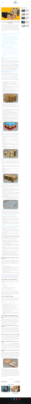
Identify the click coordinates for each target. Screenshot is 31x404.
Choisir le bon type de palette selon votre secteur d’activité (9, 43)
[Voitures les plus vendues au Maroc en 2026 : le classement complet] (23, 18)
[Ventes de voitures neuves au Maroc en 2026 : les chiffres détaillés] (23, 26)
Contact (21, 402)
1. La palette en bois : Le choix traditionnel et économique (9, 36)
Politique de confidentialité (17, 402)
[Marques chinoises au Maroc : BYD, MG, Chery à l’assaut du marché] (23, 22)
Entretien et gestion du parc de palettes (7, 46)
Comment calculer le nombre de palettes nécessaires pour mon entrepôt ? (10, 55)
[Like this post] (9, 379)
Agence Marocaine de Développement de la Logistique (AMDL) (11, 276)
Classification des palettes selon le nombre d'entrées (8, 40)
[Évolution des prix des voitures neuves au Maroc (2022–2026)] (23, 14)
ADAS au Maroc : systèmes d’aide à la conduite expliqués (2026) (27, 10)
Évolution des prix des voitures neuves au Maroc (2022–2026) (27, 14)
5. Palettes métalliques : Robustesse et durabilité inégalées (9, 39)
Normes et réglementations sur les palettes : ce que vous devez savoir (10, 44)
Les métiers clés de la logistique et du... (6, 392)
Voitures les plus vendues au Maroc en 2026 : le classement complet (28, 18)
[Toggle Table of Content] (18, 32)
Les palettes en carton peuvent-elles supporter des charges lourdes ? (9, 53)
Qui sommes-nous (11, 402)
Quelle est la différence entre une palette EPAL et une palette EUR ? (10, 49)
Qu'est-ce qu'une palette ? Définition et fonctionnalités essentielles (10, 33)
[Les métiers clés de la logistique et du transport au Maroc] (5, 389)
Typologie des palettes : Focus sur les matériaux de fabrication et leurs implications (10, 35)
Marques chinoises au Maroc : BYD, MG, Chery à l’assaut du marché (28, 22)
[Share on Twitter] (10, 379)
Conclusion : (3, 56)
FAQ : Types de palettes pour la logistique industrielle (8, 47)
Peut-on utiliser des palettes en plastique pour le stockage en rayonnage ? (10, 51)
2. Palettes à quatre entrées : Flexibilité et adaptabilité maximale (10, 42)
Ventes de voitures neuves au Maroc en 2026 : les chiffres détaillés (28, 26)
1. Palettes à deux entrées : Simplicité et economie (8, 41)
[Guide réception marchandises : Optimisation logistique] (15, 389)
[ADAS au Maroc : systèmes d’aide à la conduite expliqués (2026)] (23, 10)
